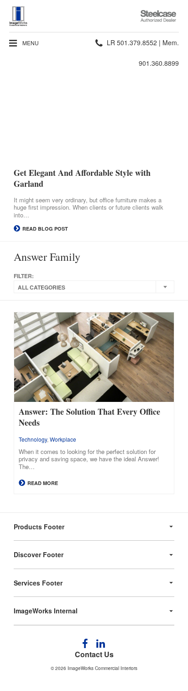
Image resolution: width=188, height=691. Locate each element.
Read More (42, 483)
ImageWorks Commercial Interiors (102, 668)
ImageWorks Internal (46, 610)
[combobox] (94, 286)
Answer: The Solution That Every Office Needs (89, 417)
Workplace (63, 439)
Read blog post (44, 228)
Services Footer (38, 582)
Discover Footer (38, 554)
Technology (33, 439)
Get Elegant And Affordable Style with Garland (82, 178)
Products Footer (39, 526)
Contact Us (94, 654)
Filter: (24, 276)
